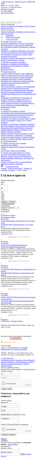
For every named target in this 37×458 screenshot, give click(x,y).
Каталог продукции (15, 168)
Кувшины (23, 124)
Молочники (14, 128)
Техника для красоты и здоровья (14, 62)
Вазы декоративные (13, 113)
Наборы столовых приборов (11, 132)
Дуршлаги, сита (20, 86)
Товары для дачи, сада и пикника (14, 143)
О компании (11, 26)
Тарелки (32, 137)
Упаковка (6, 109)
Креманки (4, 124)
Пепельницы (11, 115)
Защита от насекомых (18, 151)
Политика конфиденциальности (12, 364)
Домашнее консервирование (11, 83)
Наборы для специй (26, 128)
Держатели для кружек (21, 88)
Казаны (10, 88)
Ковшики (30, 90)
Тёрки (10, 73)
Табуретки (31, 124)
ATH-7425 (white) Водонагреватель (13, 247)
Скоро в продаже (12, 39)
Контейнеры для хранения (10, 90)
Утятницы (9, 103)
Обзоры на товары (14, 362)
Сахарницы (28, 135)
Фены (11, 70)
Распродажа (9, 35)
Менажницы (5, 128)
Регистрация (9, 13)
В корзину (4, 241)
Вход (2, 13)
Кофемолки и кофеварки (9, 51)
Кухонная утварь (13, 92)
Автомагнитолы (6, 145)
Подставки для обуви (16, 119)
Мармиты (11, 126)
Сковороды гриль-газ (23, 99)
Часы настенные (21, 126)
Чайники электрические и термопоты (21, 58)
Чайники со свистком (13, 105)
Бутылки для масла (19, 77)
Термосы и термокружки (9, 147)
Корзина (4, 9)
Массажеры (5, 70)
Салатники (10, 135)
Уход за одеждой (20, 162)
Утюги (20, 53)
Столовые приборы (14, 137)
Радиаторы (22, 154)
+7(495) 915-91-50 (20, 2)
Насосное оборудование (9, 154)
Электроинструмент (10, 141)
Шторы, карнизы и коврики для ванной (16, 163)
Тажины (19, 101)
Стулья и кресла (14, 124)
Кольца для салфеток (8, 120)
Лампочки (4, 58)
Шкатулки (4, 126)
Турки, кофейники (26, 73)
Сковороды (11, 99)
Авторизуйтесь (12, 236)
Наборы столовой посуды (23, 130)
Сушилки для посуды (8, 101)
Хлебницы (16, 73)
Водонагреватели (7, 45)
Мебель (15, 145)
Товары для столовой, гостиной (14, 111)
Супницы (24, 137)
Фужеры (19, 139)
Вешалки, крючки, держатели (11, 156)
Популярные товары (8, 217)
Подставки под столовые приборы (22, 81)
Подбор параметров (8, 204)
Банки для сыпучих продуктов (11, 75)
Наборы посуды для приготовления (23, 94)
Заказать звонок (6, 366)
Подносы (15, 133)
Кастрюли (23, 90)
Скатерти (4, 73)
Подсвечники (13, 117)
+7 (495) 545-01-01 (7, 358)
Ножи (3, 96)
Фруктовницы (22, 115)
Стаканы (4, 137)
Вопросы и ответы (27, 362)
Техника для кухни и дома (12, 41)
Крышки (4, 92)
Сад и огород (5, 151)
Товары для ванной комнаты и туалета (16, 153)
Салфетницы (18, 135)
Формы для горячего (8, 139)
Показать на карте (20, 349)
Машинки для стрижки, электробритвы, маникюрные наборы (15, 65)
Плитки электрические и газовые (12, 60)
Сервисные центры (12, 166)
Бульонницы (24, 113)
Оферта (26, 364)
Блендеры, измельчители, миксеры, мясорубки (17, 43)
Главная (3, 26)
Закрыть (4, 438)
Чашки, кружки (27, 139)
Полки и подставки (7, 162)
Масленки (31, 126)
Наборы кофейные (7, 130)
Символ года (20, 120)
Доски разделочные (8, 86)
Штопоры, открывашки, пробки (15, 106)
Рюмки (3, 135)
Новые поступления (13, 37)
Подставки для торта (26, 133)
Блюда (3, 113)
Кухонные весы (18, 45)
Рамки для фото (29, 119)
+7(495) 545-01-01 (7, 2)
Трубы (28, 154)
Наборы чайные (6, 133)
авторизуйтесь (13, 444)
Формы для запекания (21, 103)
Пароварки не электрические (11, 98)
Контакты (9, 28)
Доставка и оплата (22, 26)
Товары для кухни (9, 72)
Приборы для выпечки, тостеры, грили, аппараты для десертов (16, 55)
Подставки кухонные (16, 79)
